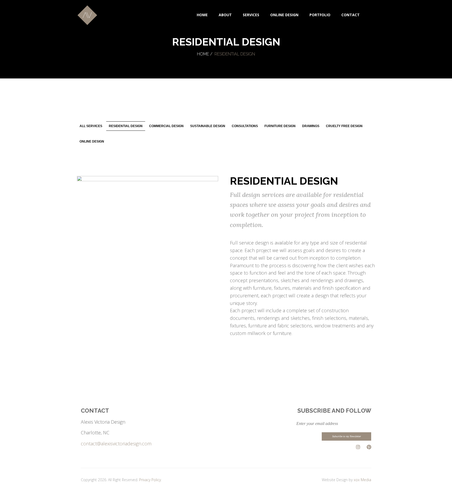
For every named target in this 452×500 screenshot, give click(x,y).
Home (203, 54)
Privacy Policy (150, 479)
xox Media (362, 479)
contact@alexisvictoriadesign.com (116, 443)
